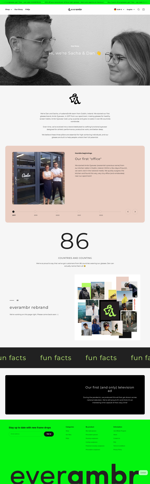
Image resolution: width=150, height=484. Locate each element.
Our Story (18, 9)
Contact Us (116, 438)
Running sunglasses (92, 438)
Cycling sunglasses (91, 442)
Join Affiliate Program (119, 431)
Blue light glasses (91, 431)
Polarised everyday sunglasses (95, 446)
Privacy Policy (117, 449)
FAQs (27, 9)
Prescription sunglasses (93, 449)
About (115, 434)
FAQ (114, 442)
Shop (7, 9)
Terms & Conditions (119, 446)
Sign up (49, 434)
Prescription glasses (92, 434)
